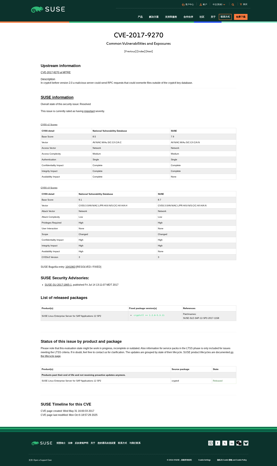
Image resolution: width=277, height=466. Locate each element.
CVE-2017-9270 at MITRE (56, 72)
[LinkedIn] (231, 443)
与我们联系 (135, 443)
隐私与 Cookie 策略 (224, 460)
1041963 (70, 266)
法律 (70, 443)
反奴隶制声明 (81, 443)
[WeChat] (238, 443)
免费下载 (241, 16)
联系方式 (225, 16)
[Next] (149, 51)
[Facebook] (217, 443)
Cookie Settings (204, 460)
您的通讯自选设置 (107, 443)
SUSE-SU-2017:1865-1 (58, 284)
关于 (93, 443)
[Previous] (130, 51)
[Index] (141, 51)
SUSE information (57, 97)
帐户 (205, 4)
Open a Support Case (43, 460)
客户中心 (189, 4)
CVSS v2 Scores (49, 124)
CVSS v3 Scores (49, 187)
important (89, 111)
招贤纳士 (61, 443)
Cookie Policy (241, 460)
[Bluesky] (245, 443)
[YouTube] (210, 443)
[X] (224, 443)
